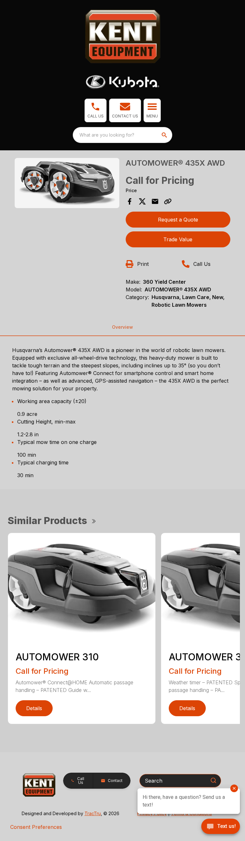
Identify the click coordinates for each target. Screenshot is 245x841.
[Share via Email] (155, 201)
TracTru (93, 813)
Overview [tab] (122, 327)
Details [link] (34, 708)
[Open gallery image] (67, 183)
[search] (165, 135)
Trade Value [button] (177, 239)
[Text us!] (220, 827)
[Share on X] (142, 201)
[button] (96, 110)
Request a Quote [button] (178, 219)
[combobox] (122, 135)
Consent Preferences (36, 827)
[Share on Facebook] (129, 201)
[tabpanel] (67, 184)
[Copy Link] (168, 201)
